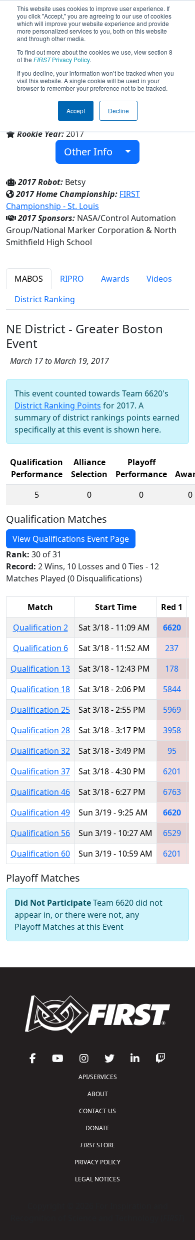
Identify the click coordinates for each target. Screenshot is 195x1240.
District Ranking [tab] (44, 299)
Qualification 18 (40, 689)
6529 (172, 833)
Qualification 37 (40, 771)
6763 (172, 791)
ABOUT (98, 1094)
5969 (172, 709)
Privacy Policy (62, 59)
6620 (172, 627)
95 (172, 750)
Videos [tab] (159, 278)
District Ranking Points (57, 405)
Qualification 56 (40, 833)
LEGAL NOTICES (97, 1179)
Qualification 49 (40, 812)
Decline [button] (118, 110)
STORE (97, 1145)
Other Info (92, 151)
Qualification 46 (40, 791)
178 (171, 668)
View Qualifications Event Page (70, 538)
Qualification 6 (40, 648)
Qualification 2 (40, 627)
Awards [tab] (115, 278)
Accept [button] (75, 110)
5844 (172, 689)
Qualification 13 (40, 668)
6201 (172, 771)
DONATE (98, 1128)
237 (171, 648)
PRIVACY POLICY (97, 1162)
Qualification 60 (40, 853)
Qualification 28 (40, 730)
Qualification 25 (40, 709)
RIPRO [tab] (72, 278)
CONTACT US (97, 1111)
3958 (172, 730)
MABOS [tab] (28, 278)
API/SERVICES (97, 1077)
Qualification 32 (40, 750)
